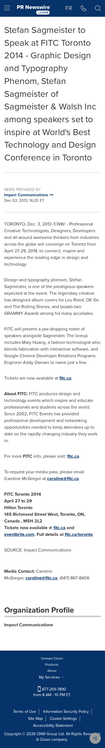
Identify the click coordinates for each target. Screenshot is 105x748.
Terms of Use (24, 712)
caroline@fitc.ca (63, 478)
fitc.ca (65, 378)
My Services (50, 677)
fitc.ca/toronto (79, 534)
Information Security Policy (66, 712)
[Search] (98, 8)
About (52, 670)
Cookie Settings (63, 718)
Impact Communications (28, 625)
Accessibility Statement (53, 725)
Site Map (35, 718)
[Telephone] (83, 8)
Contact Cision (52, 658)
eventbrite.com (19, 534)
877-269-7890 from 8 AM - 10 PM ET (52, 692)
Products (52, 664)
